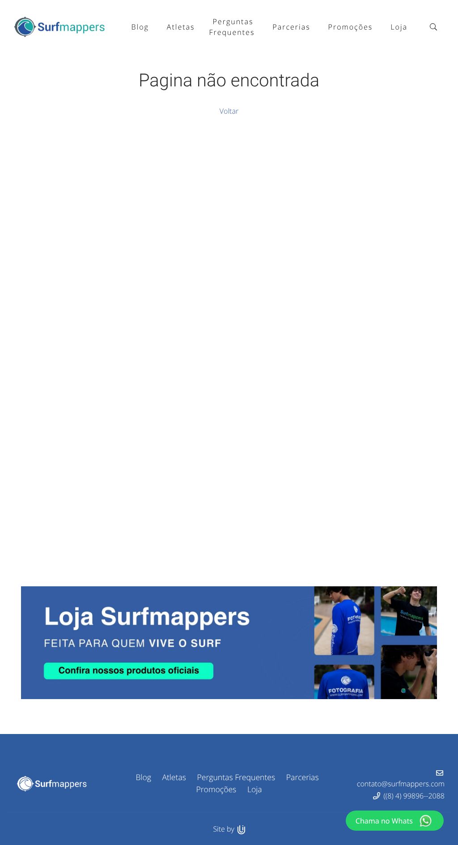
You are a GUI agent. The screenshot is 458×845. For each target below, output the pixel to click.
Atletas (174, 777)
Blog (143, 777)
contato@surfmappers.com (401, 784)
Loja (254, 789)
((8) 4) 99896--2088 (414, 796)
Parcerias (302, 777)
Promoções (216, 789)
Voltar (229, 111)
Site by (224, 829)
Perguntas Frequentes (236, 777)
